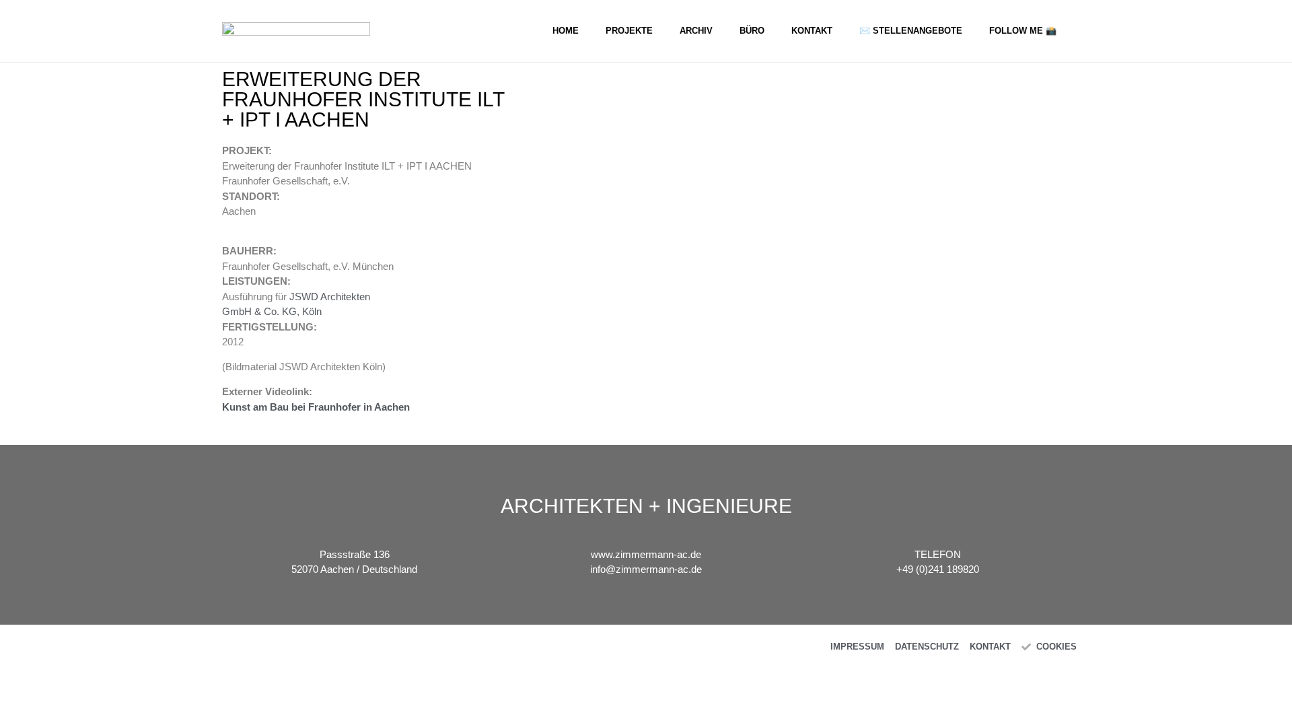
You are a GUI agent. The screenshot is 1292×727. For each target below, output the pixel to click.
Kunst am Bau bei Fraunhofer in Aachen (316, 407)
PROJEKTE (629, 31)
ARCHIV (696, 31)
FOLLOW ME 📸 (1022, 31)
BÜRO (752, 31)
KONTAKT (811, 31)
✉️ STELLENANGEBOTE (910, 31)
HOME (565, 31)
